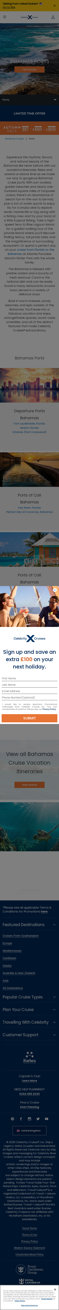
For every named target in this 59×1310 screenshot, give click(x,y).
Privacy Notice (46, 1299)
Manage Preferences (29, 1305)
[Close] (55, 1289)
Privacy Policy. (49, 709)
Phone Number (11, 698)
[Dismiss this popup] (55, 590)
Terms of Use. (19, 1301)
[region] (29, 1297)
